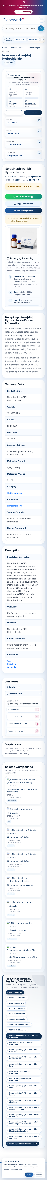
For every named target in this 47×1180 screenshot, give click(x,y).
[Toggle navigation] (42, 20)
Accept (29, 1174)
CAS (9, 660)
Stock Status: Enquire (20, 186)
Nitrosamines (33, 39)
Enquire (9, 62)
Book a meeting (24, 12)
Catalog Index (20, 39)
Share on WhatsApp (24, 196)
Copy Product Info (25, 203)
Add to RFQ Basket (25, 210)
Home (4, 47)
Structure (15, 112)
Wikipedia (11, 667)
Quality (34, 112)
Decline (39, 1174)
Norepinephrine (17, 47)
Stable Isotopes (34, 47)
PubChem (11, 664)
